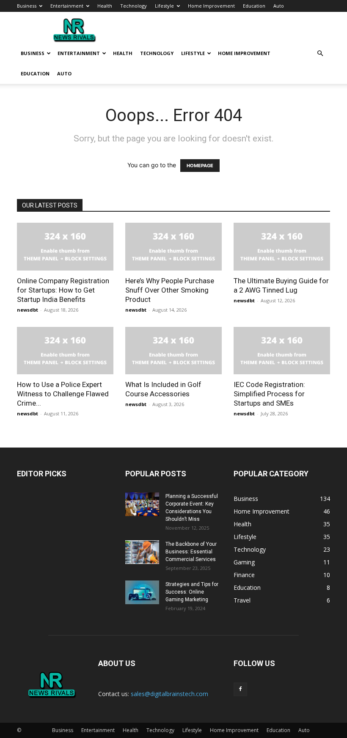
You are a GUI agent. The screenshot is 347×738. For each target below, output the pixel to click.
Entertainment (66, 6)
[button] (320, 54)
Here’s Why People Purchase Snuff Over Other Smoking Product (169, 290)
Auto (278, 6)
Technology (133, 6)
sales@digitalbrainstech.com (169, 694)
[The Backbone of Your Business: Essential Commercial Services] (142, 552)
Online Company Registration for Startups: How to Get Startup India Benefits (63, 290)
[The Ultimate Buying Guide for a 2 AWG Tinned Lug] (282, 247)
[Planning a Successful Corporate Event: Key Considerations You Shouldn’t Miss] (142, 504)
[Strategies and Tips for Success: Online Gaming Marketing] (142, 592)
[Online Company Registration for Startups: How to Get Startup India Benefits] (65, 247)
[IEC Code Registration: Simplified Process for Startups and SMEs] (282, 351)
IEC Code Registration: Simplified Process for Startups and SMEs (269, 393)
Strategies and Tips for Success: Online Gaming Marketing (191, 592)
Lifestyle (164, 6)
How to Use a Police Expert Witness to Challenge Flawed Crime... (63, 393)
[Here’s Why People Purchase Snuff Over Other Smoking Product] (173, 247)
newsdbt (27, 310)
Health (104, 6)
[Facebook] (240, 689)
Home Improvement (211, 6)
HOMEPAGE (200, 166)
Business (26, 6)
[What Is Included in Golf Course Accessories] (173, 351)
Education (254, 6)
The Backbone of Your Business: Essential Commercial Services (191, 551)
